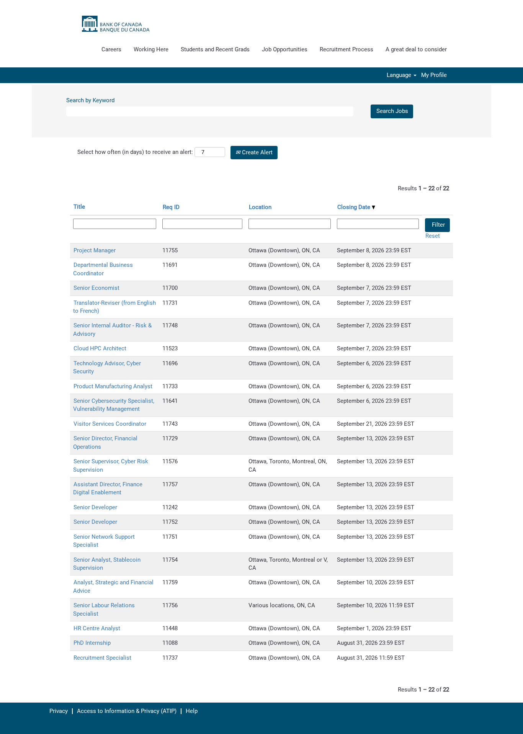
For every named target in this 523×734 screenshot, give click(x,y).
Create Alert (256, 152)
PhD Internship (92, 642)
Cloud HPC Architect (100, 348)
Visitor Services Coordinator (110, 423)
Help (192, 711)
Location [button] (260, 207)
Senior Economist (96, 287)
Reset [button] (432, 235)
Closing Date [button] (354, 207)
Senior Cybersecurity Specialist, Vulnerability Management (113, 404)
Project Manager (95, 250)
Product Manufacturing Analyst (113, 386)
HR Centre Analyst (97, 628)
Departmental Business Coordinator (103, 269)
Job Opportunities (284, 49)
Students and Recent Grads (215, 49)
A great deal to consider (416, 49)
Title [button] (79, 206)
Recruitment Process (346, 49)
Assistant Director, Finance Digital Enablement (107, 488)
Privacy (58, 711)
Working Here (151, 49)
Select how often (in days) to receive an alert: (135, 152)
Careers (111, 49)
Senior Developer (95, 507)
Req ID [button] (171, 207)
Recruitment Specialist (102, 657)
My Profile (434, 75)
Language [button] (400, 75)
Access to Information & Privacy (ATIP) (127, 711)
